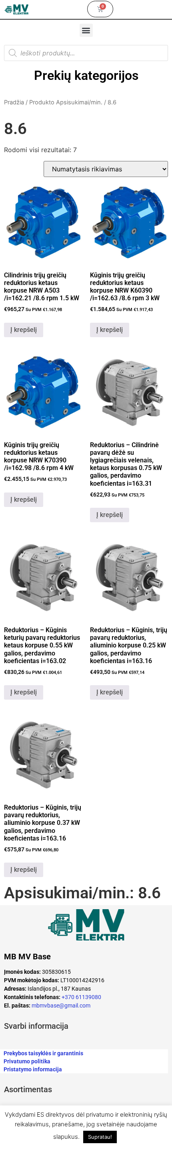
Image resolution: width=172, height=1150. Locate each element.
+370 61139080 (81, 997)
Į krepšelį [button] (23, 330)
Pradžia (14, 102)
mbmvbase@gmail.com (61, 1005)
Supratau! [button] (100, 1137)
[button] (86, 30)
